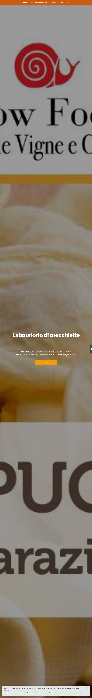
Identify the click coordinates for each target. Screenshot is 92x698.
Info (46, 362)
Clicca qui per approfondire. (46, 693)
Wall (91, 349)
